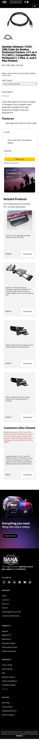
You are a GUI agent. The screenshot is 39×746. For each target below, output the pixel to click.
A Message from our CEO (11, 612)
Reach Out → (10, 177)
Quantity (7, 151)
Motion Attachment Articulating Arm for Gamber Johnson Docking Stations (19, 346)
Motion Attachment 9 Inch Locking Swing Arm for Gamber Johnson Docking (17, 399)
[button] (26, 2)
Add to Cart (19, 159)
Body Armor (6, 639)
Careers (5, 608)
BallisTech (7, 635)
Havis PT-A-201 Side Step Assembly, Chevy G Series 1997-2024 (18, 236)
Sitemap (5, 689)
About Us (5, 604)
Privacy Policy (7, 707)
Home (4, 596)
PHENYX (19, 736)
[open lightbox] (19, 20)
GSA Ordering (7, 669)
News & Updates (8, 715)
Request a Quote (8, 677)
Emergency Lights (8, 643)
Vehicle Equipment (9, 651)
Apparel (5, 631)
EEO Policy (6, 703)
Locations (5, 600)
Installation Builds (8, 685)
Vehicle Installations (9, 681)
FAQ (3, 673)
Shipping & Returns (9, 711)
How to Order (7, 665)
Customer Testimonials (10, 616)
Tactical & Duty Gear (9, 647)
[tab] (7, 92)
